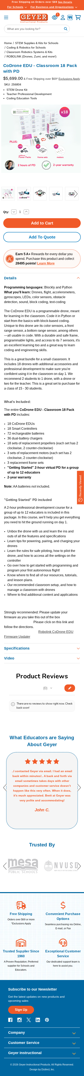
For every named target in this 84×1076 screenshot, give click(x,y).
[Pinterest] (47, 1020)
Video (9, 658)
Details (10, 278)
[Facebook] (10, 1020)
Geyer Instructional (25, 1053)
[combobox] (37, 29)
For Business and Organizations (52, 7)
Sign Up (21, 1009)
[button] (51, 688)
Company (16, 1033)
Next (76, 194)
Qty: (6, 212)
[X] (29, 1020)
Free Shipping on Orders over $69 (42, 2)
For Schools (15, 7)
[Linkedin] (38, 1020)
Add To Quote (42, 237)
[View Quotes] (70, 18)
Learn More (46, 263)
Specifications (17, 648)
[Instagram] (19, 1020)
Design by (35, 1069)
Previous (4, 194)
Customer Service (23, 1043)
